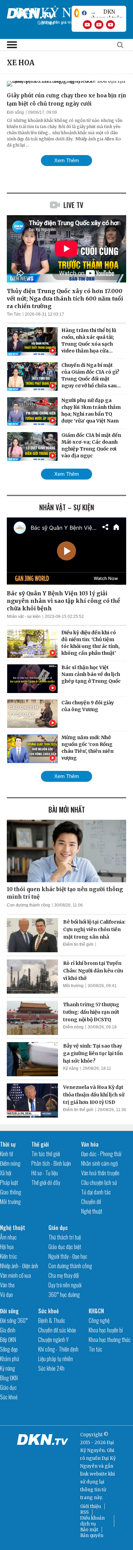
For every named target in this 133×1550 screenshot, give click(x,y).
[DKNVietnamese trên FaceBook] (84, 13)
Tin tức (95, 1349)
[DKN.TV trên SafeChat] (76, 13)
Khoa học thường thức (110, 1340)
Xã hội (5, 1173)
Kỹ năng (70, 1068)
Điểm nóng (73, 1027)
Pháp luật (9, 1182)
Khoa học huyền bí (106, 1330)
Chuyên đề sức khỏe (57, 1330)
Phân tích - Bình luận (51, 1163)
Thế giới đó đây (45, 1182)
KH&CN (96, 1311)
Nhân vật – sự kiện (66, 507)
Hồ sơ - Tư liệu (44, 1173)
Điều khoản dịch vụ (92, 1521)
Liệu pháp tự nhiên (55, 1359)
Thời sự (8, 1144)
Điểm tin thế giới (78, 944)
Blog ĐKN (9, 1378)
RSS (84, 1512)
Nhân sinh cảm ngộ (99, 1163)
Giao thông (10, 1192)
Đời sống (15, 112)
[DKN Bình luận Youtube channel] (98, 24)
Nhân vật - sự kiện (24, 616)
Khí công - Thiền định (58, 1349)
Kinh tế (6, 1154)
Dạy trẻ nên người (65, 1285)
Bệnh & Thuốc (51, 1320)
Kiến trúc (8, 1256)
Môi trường (73, 985)
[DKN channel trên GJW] (106, 13)
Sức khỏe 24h (51, 1368)
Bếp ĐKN (8, 1340)
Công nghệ (99, 1320)
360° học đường (64, 1294)
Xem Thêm (66, 160)
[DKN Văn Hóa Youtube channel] (110, 24)
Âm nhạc (8, 1237)
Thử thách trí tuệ (64, 1237)
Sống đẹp (9, 1349)
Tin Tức (14, 314)
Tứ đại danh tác (96, 1192)
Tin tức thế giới (45, 1154)
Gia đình (7, 1330)
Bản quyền (91, 1535)
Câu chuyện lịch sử (99, 1182)
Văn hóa (90, 1144)
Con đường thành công (28, 905)
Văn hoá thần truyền (100, 1173)
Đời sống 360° (14, 1320)
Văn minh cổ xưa (15, 1275)
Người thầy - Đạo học (67, 1256)
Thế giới (40, 1144)
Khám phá (9, 1359)
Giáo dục (58, 1227)
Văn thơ (7, 1285)
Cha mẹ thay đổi (63, 1275)
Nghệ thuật (91, 1211)
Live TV (73, 205)
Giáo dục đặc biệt (64, 1247)
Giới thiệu (90, 1506)
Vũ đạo (6, 1294)
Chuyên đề (91, 1202)
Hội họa (7, 1247)
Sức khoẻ (8, 1397)
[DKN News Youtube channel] (87, 24)
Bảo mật (89, 1530)
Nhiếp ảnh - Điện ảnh (19, 1266)
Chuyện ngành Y (53, 1340)
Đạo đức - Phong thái (101, 1154)
